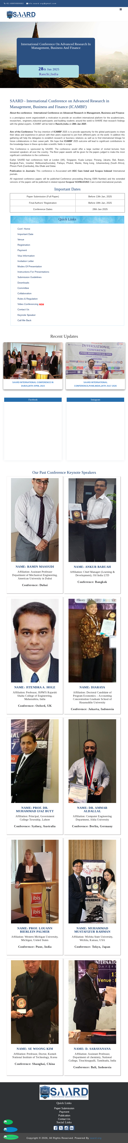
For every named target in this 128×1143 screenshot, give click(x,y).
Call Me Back (24, 320)
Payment (22, 250)
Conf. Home (24, 228)
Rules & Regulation (28, 298)
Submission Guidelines (30, 277)
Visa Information (26, 255)
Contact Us (23, 309)
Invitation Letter (26, 261)
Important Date (25, 234)
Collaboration (25, 293)
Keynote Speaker (27, 315)
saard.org (96, 1138)
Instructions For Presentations (33, 271)
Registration (24, 244)
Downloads (23, 282)
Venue (21, 239)
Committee (23, 288)
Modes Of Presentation (30, 266)
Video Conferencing (28, 304)
